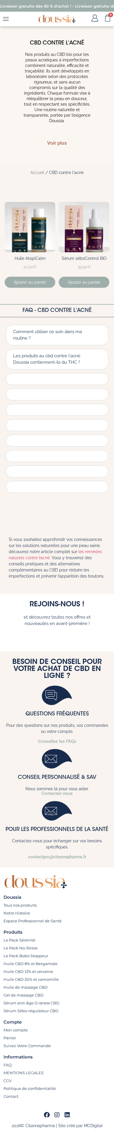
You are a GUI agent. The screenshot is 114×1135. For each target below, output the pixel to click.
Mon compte (16, 1030)
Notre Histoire (17, 913)
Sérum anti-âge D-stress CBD (31, 1003)
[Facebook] (47, 1115)
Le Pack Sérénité (19, 940)
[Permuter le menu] (6, 19)
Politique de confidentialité (30, 1088)
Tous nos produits (20, 905)
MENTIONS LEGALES (24, 1072)
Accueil (37, 172)
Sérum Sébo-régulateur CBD (31, 1010)
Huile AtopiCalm (30, 258)
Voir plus (57, 143)
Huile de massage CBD (26, 987)
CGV (8, 1080)
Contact (11, 1096)
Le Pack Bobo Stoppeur (26, 955)
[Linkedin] (67, 1115)
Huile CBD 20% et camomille (31, 979)
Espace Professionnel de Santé (33, 921)
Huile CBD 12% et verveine (28, 971)
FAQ (8, 1065)
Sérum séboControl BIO (84, 258)
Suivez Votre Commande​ (27, 1045)
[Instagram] (57, 1115)
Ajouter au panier (30, 282)
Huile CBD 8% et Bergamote (31, 963)
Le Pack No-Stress (20, 948)
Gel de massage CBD (24, 995)
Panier (10, 1037)
